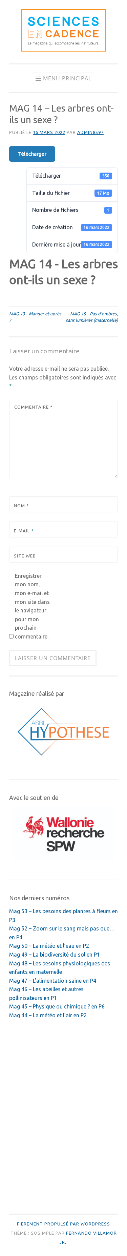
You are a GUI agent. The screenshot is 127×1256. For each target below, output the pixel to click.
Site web (25, 555)
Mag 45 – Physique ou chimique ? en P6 (57, 1006)
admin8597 (90, 132)
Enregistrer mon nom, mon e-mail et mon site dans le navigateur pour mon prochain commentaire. (32, 606)
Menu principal (67, 78)
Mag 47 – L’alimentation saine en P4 (52, 981)
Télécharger (32, 154)
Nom (21, 505)
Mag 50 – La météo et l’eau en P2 (49, 946)
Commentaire (33, 407)
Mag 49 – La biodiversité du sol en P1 (54, 954)
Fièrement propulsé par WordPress (63, 1223)
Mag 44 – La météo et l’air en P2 (48, 1015)
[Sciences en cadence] (63, 49)
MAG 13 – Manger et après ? (35, 317)
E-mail (24, 530)
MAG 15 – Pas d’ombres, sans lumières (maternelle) (92, 317)
